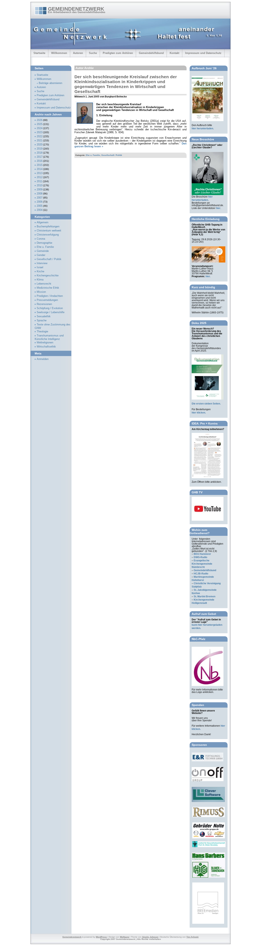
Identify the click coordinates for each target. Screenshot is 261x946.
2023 (39, 132)
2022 (39, 136)
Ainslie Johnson (150, 937)
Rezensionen (44, 304)
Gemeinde (43, 251)
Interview (42, 263)
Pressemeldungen (47, 300)
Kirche (40, 271)
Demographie (44, 242)
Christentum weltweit (49, 230)
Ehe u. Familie (93, 155)
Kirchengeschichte (48, 275)
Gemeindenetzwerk (76, 9)
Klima (40, 279)
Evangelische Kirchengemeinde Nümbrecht (202, 563)
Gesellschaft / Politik (111, 155)
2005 (39, 205)
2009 (39, 189)
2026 (39, 120)
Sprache (41, 320)
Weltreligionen (45, 342)
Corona (41, 238)
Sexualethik (44, 316)
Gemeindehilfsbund (151, 53)
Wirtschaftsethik (46, 346)
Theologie (42, 331)
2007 (39, 197)
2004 (39, 210)
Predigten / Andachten (50, 296)
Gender (41, 255)
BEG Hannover (202, 554)
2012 (39, 177)
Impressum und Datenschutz (203, 53)
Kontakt (174, 53)
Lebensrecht (44, 283)
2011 (39, 181)
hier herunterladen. (203, 128)
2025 (39, 124)
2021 (39, 140)
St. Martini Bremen (204, 596)
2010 (39, 185)
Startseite (39, 53)
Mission (41, 291)
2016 (39, 161)
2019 (39, 148)
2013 (39, 173)
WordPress (101, 937)
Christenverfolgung (48, 234)
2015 (39, 165)
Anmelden (43, 359)
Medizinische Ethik (48, 287)
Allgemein (42, 222)
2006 (39, 201)
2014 (39, 169)
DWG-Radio (200, 557)
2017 (39, 156)
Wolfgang (124, 937)
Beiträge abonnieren (50, 83)
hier (218, 208)
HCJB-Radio (201, 573)
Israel (40, 267)
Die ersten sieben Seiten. (206, 403)
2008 (39, 193)
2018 (39, 152)
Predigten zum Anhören (118, 53)
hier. (208, 276)
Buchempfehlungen (48, 226)
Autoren (78, 53)
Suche (93, 53)
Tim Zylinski (192, 937)
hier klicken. (199, 412)
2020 (39, 144)
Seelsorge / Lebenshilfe (50, 312)
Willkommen (59, 53)
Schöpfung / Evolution (50, 308)
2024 (39, 128)
